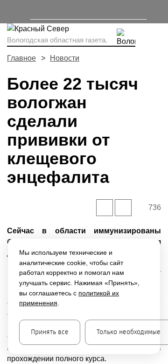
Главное (21, 58)
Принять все (50, 332)
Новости (64, 58)
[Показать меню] (11, 12)
